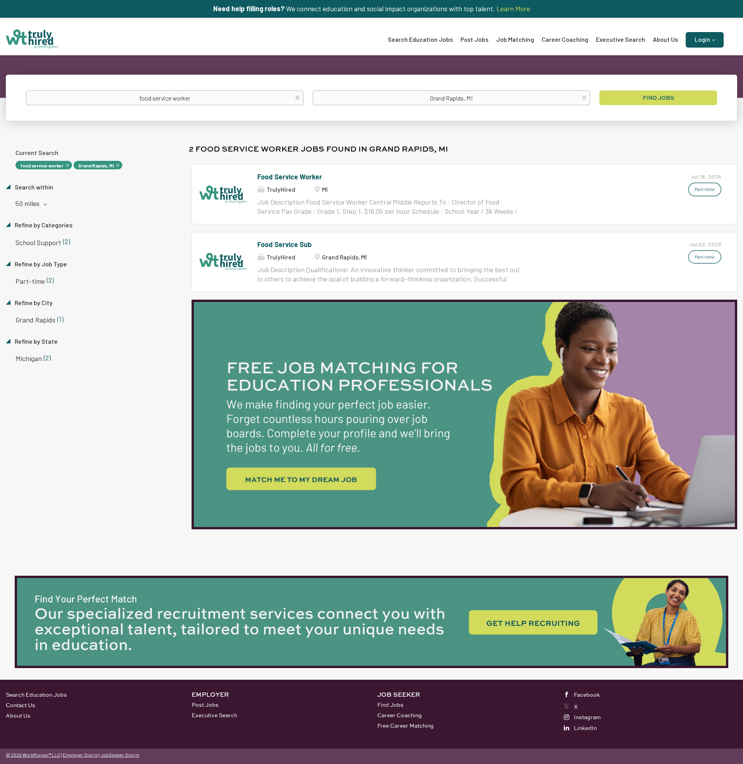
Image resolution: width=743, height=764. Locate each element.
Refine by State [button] (36, 341)
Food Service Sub (284, 244)
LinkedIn (585, 728)
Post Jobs (205, 704)
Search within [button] (33, 187)
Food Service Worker (289, 176)
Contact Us (20, 705)
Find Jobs (658, 97)
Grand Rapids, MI (96, 165)
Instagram (587, 717)
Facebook (587, 694)
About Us (18, 715)
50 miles (28, 203)
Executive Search (214, 715)
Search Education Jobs (36, 694)
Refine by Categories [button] (43, 225)
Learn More (513, 8)
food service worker (41, 165)
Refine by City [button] (33, 302)
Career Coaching (399, 715)
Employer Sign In (80, 754)
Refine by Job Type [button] (40, 264)
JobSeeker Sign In (120, 754)
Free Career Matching (405, 725)
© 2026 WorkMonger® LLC (33, 754)
